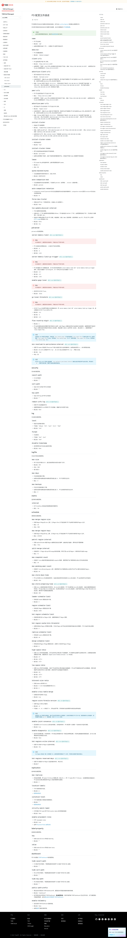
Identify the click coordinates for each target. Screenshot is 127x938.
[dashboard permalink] (42, 854)
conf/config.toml (64, 24)
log (100, 81)
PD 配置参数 (67, 27)
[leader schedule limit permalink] (52, 596)
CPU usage (37, 219)
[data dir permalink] (40, 49)
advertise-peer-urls (104, 27)
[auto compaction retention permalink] (55, 188)
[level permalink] (38, 420)
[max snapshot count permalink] (49, 557)
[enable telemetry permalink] (47, 900)
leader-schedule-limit (105, 122)
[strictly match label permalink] (51, 808)
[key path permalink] (40, 393)
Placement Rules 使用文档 (43, 824)
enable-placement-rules (106, 170)
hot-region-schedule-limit (106, 126)
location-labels (103, 164)
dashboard (101, 178)
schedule (101, 102)
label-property (102, 172)
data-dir (102, 19)
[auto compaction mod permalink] (50, 179)
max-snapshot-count (105, 112)
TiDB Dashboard (43, 857)
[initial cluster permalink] (46, 122)
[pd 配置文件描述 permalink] (51, 15)
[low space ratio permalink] (46, 665)
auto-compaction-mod (105, 40)
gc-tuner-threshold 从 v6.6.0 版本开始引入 (108, 61)
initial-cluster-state (104, 31)
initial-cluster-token (104, 33)
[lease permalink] (38, 159)
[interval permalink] (40, 503)
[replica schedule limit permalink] (53, 632)
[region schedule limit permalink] (52, 605)
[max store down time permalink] (50, 575)
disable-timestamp (104, 88)
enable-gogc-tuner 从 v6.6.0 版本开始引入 (108, 58)
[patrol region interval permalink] (53, 539)
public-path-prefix (104, 187)
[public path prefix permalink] (49, 887)
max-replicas (103, 162)
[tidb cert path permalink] (46, 870)
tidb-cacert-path (104, 181)
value (101, 176)
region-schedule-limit (105, 124)
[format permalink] (39, 432)
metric (100, 98)
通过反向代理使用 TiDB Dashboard (54, 897)
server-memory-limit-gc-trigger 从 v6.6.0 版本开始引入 (108, 54)
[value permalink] (38, 844)
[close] (124, 930)
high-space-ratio (104, 134)
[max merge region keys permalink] (52, 530)
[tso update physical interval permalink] (58, 208)
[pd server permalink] (41, 228)
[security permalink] (39, 368)
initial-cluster (103, 29)
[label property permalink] (44, 828)
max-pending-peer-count (106, 114)
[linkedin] (102, 919)
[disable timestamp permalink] (48, 443)
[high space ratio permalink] (47, 650)
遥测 (37, 908)
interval (102, 100)
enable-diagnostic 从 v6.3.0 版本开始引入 (108, 150)
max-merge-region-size (105, 104)
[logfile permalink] (38, 452)
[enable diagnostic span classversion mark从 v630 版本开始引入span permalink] (63, 730)
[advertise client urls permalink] (52, 71)
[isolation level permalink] (46, 797)
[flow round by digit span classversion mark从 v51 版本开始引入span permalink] (64, 320)
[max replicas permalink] (44, 775)
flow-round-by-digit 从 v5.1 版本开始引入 (108, 65)
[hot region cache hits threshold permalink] (61, 623)
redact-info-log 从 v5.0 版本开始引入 (108, 79)
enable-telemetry (104, 189)
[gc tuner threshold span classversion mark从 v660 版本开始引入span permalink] (64, 297)
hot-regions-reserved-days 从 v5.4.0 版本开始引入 (108, 157)
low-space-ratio (104, 136)
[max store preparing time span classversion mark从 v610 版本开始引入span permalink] (69, 584)
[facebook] (105, 919)
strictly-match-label (105, 168)
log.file (100, 90)
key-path (102, 77)
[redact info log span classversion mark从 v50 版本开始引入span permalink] (60, 401)
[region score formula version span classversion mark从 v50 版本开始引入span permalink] (72, 700)
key (101, 174)
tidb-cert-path (103, 183)
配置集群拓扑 (37, 793)
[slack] (108, 919)
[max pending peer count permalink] (53, 566)
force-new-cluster (104, 44)
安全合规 (43, 935)
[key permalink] (36, 835)
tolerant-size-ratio (104, 138)
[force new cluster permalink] (48, 199)
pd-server (101, 48)
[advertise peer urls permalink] (50, 103)
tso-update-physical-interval (107, 46)
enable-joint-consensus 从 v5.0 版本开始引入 (108, 147)
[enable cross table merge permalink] (54, 691)
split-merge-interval (104, 110)
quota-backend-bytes (105, 38)
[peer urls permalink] (41, 90)
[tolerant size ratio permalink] (50, 680)
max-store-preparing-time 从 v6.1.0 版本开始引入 (108, 119)
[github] (96, 919)
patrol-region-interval (105, 108)
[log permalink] (35, 413)
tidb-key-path (103, 185)
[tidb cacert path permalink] (47, 861)
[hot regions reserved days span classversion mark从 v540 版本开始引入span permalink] (70, 758)
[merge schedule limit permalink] (51, 641)
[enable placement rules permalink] (53, 817)
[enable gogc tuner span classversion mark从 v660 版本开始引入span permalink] (63, 280)
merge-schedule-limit (105, 132)
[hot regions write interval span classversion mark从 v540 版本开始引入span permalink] (71, 741)
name (101, 17)
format (101, 85)
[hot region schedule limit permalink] (55, 614)
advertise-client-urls (105, 23)
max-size (102, 92)
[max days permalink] (40, 473)
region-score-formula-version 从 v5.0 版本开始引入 (108, 143)
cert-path (102, 75)
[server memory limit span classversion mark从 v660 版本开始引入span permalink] (65, 235)
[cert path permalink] (41, 384)
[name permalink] (37, 38)
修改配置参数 (55, 34)
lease (101, 36)
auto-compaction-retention (106, 42)
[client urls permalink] (43, 58)
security (101, 71)
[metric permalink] (38, 496)
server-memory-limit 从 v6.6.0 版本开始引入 (108, 51)
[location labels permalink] (46, 785)
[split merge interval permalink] (51, 548)
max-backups (103, 96)
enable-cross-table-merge (106, 140)
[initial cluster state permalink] (52, 139)
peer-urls (102, 25)
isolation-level (103, 166)
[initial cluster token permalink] (52, 148)
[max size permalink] (40, 459)
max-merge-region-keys (105, 106)
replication (101, 160)
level (101, 83)
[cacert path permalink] (43, 375)
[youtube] (114, 919)
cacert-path (103, 73)
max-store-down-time (105, 116)
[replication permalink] (42, 768)
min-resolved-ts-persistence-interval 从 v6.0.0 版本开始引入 (107, 68)
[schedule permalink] (40, 512)
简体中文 (120, 9)
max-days (102, 94)
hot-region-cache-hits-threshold (108, 128)
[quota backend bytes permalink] (50, 170)
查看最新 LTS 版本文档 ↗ (76, 1)
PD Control (57, 717)
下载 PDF (36, 19)
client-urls (102, 21)
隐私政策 (36, 935)
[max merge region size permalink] (52, 519)
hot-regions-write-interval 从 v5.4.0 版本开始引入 (108, 154)
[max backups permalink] (43, 484)
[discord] (111, 919)
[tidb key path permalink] (45, 879)
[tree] (11, 74)
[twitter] (99, 919)
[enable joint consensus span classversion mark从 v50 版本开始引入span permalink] (67, 721)
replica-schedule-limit (105, 130)
